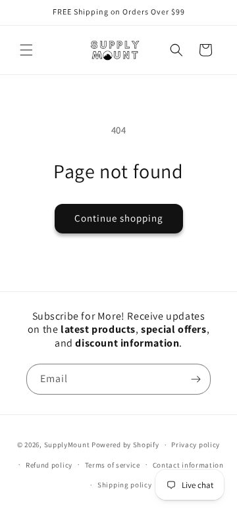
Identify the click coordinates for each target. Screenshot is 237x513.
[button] (26, 50)
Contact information (188, 465)
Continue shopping (118, 218)
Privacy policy (195, 444)
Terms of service (112, 465)
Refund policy (49, 465)
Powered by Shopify (125, 444)
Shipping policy (124, 484)
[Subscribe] (195, 379)
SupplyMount (67, 444)
